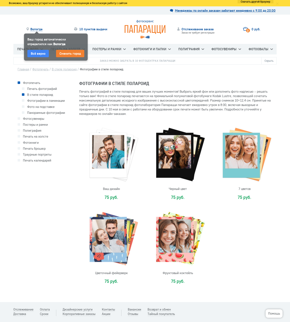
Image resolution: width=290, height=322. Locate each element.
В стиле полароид (40, 95)
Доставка (19, 314)
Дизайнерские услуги (78, 309)
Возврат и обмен (159, 309)
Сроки (44, 314)
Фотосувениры (224, 49)
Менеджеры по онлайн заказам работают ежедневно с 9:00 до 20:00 (225, 10)
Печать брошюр (34, 148)
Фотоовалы (258, 49)
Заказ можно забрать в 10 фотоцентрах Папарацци (137, 60)
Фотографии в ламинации (46, 101)
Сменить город (70, 53)
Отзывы (133, 314)
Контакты (108, 309)
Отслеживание (23, 309)
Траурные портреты (37, 154)
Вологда (36, 29)
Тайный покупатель (161, 314)
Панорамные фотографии (46, 113)
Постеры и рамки (106, 49)
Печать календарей (37, 160)
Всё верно (38, 53)
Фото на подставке (41, 107)
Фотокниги (31, 143)
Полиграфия (189, 49)
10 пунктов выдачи (93, 29)
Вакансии (134, 309)
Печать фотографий (42, 89)
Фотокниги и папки (149, 49)
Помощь (274, 313)
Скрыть (269, 60)
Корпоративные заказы (79, 314)
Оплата (45, 309)
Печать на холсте (35, 136)
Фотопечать (31, 83)
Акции (106, 314)
